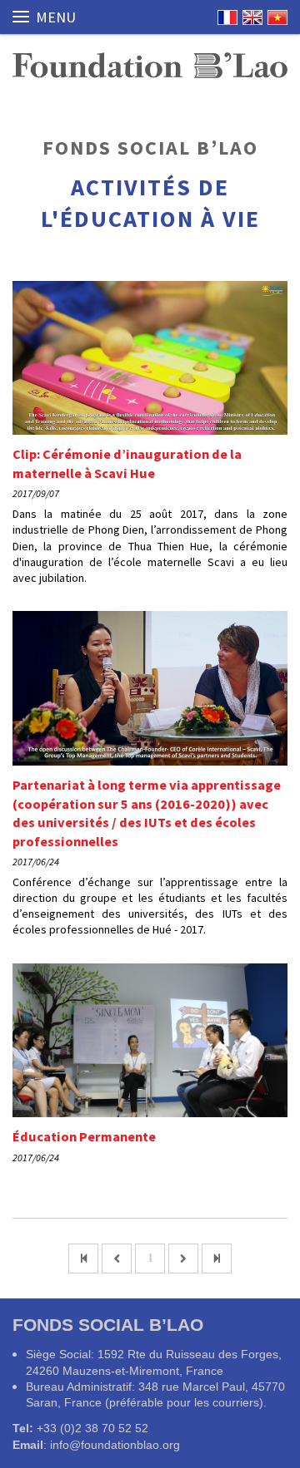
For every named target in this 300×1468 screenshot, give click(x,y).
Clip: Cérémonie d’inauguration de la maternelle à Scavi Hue (127, 463)
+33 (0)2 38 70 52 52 (92, 1428)
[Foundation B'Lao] (150, 65)
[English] (252, 17)
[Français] (228, 17)
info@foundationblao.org (115, 1444)
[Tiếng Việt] (278, 17)
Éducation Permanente (84, 1136)
